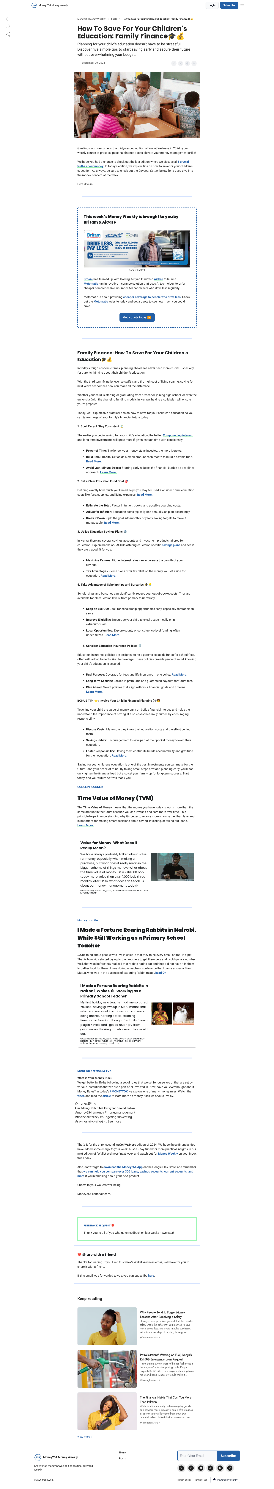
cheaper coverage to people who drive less (152, 297)
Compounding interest (178, 435)
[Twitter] (181, 1468)
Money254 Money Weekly (91, 19)
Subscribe (229, 5)
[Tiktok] (210, 1468)
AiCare (158, 279)
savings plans (171, 545)
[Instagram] (230, 1468)
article (107, 1096)
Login (212, 5)
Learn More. (108, 472)
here (151, 1275)
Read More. (94, 461)
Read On (160, 973)
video (81, 1096)
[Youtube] (201, 1468)
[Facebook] (220, 1468)
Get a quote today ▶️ (137, 317)
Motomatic (91, 283)
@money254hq (85, 1103)
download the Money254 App (123, 1167)
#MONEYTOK (119, 1091)
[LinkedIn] (191, 1468)
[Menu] (242, 4)
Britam (88, 279)
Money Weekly (168, 1153)
